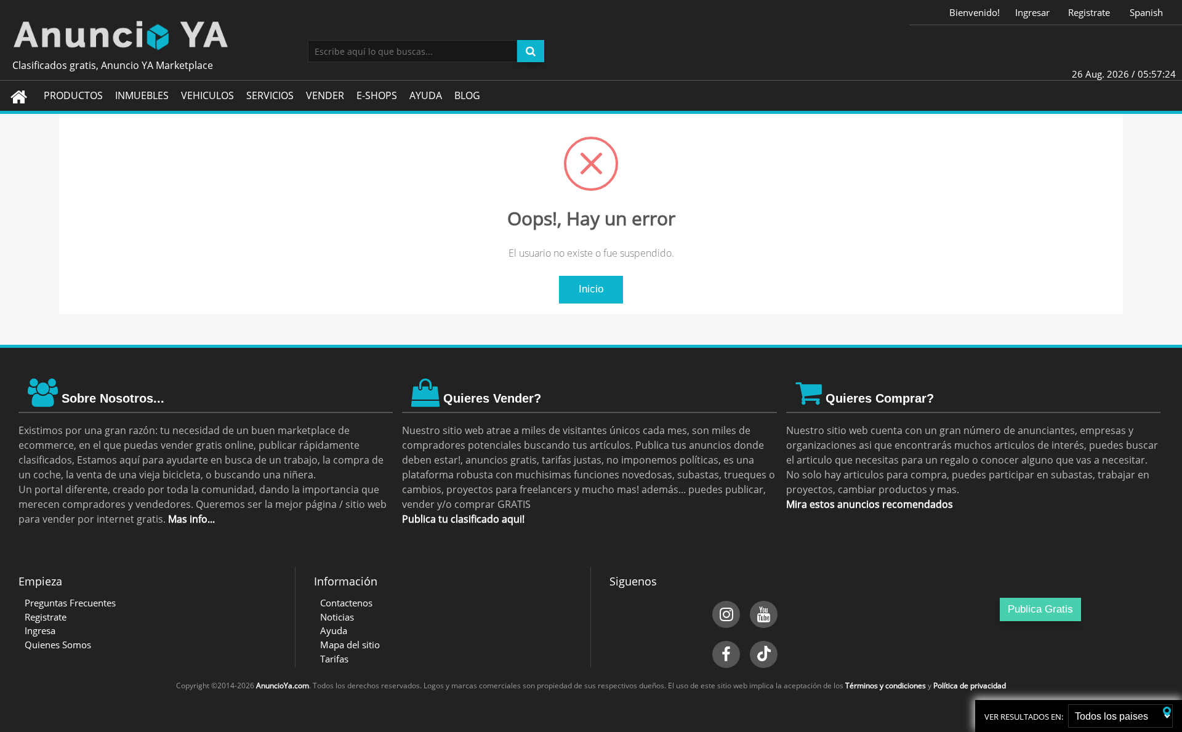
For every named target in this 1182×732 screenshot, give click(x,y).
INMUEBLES (142, 95)
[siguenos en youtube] (764, 614)
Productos (73, 95)
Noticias (337, 617)
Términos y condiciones (885, 685)
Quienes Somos (58, 644)
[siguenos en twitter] (764, 654)
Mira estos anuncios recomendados (869, 504)
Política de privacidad (969, 685)
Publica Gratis (1040, 609)
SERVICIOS (270, 95)
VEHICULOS (207, 95)
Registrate (1089, 12)
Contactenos (346, 603)
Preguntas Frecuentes (70, 603)
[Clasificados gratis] (591, 34)
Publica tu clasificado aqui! (463, 519)
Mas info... (191, 519)
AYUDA (425, 95)
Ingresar (1032, 12)
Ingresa (40, 630)
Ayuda (333, 630)
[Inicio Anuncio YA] (19, 96)
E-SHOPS (376, 95)
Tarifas (334, 659)
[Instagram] (726, 614)
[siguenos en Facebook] (726, 654)
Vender (325, 95)
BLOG (467, 95)
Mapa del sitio (350, 644)
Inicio (591, 289)
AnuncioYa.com (282, 685)
